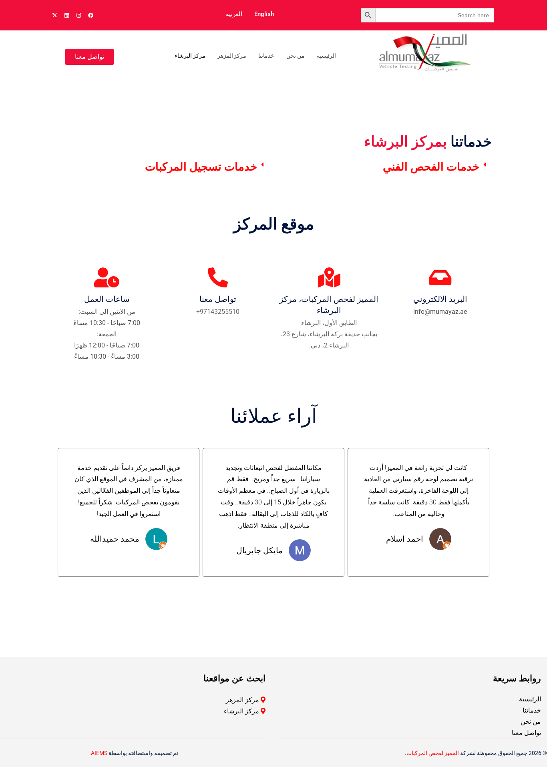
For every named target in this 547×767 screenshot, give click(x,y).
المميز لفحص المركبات (432, 753)
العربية (234, 14)
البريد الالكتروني (440, 299)
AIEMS (99, 753)
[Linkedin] (66, 15)
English (264, 14)
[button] (385, 167)
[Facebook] (90, 15)
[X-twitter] (54, 15)
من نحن (295, 55)
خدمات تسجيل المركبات (201, 166)
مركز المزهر (232, 55)
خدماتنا (266, 55)
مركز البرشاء (190, 55)
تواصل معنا (217, 299)
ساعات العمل (107, 299)
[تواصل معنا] (218, 277)
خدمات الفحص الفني (431, 166)
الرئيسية (326, 55)
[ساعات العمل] (107, 277)
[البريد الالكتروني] (440, 277)
